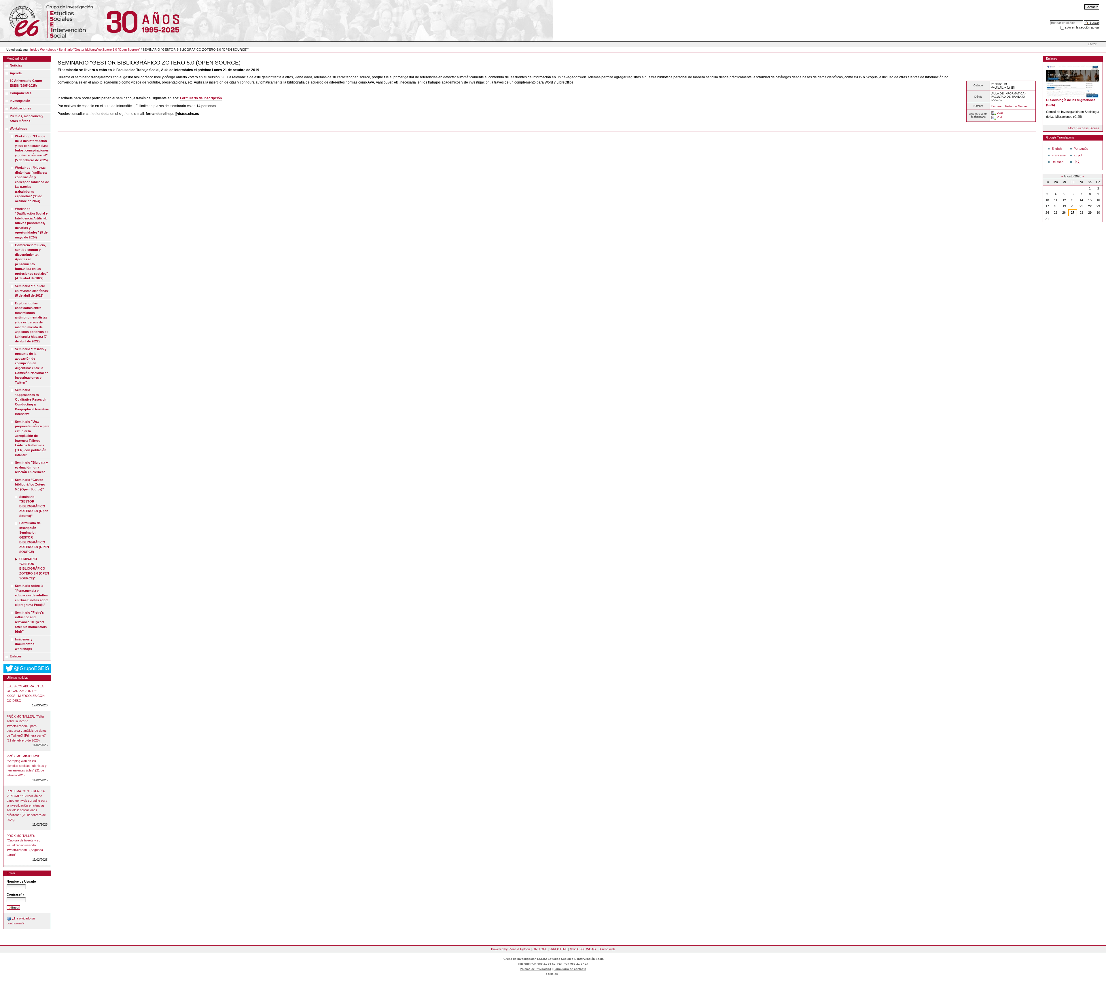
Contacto (1092, 7)
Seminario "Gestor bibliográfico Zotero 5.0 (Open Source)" (99, 49)
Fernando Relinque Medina (1009, 106)
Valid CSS (577, 949)
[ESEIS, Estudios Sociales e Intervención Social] (47, 20)
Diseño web (607, 949)
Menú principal (17, 58)
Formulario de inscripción (201, 98)
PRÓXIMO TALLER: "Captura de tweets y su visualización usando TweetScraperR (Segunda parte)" (25, 845)
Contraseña (15, 894)
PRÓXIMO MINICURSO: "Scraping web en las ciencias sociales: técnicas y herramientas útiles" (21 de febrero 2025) (27, 765)
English (1057, 148)
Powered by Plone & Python (510, 949)
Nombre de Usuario (21, 881)
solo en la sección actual (1082, 27)
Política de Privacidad (535, 968)
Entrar (1092, 44)
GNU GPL (540, 949)
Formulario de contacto (570, 968)
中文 (1077, 162)
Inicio (33, 49)
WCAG (591, 949)
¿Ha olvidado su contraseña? (21, 921)
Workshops (48, 49)
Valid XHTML (558, 949)
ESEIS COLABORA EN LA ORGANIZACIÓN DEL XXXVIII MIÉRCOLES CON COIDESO (26, 693)
